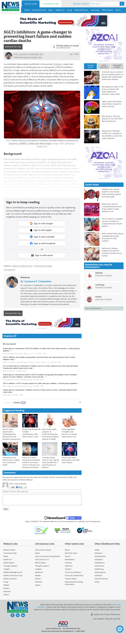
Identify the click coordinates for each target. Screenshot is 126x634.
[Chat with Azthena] (120, 629)
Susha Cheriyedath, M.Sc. (33, 57)
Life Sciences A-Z (42, 559)
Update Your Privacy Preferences (106, 614)
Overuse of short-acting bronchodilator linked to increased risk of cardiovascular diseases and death (31, 462)
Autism (98, 296)
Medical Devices (10, 578)
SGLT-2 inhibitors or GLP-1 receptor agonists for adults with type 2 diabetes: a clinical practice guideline (40, 383)
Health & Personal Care (13, 575)
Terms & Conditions (73, 572)
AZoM (97, 550)
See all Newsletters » (93, 308)
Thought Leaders (10, 566)
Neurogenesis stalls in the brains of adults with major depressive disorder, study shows (112, 90)
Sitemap (68, 563)
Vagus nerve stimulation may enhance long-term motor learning (112, 104)
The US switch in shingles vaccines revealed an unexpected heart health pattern (112, 222)
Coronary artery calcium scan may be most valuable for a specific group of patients (50, 462)
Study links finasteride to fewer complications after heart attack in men (31, 433)
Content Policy (71, 578)
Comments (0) (9, 269)
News (5, 556)
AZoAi (97, 582)
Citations (8, 335)
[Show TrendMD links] (80, 402)
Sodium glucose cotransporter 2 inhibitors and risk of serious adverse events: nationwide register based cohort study (40, 391)
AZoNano (98, 553)
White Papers (8, 563)
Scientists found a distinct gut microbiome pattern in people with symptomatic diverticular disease (113, 75)
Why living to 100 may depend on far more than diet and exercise (112, 118)
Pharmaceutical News (43, 266)
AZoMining (99, 569)
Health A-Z (7, 559)
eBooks (6, 585)
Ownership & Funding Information (74, 583)
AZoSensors (99, 566)
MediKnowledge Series (12, 572)
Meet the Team (71, 553)
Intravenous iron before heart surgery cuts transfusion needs (11, 461)
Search (68, 556)
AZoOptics (99, 559)
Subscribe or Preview (103, 275)
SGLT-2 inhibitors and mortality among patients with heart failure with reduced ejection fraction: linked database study (39, 358)
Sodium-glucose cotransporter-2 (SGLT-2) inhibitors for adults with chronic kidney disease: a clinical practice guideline (41, 350)
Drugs (5, 582)
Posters (6, 588)
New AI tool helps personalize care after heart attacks (71, 460)
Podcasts (7, 591)
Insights (6, 569)
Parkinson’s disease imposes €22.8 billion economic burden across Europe (112, 252)
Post (6, 509)
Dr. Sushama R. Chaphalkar (36, 281)
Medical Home (31, 4)
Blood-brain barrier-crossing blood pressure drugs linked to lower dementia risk (112, 208)
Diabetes (99, 273)
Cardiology (99, 285)
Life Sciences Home (51, 4)
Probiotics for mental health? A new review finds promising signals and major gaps (111, 193)
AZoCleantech (100, 556)
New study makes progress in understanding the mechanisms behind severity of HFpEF (50, 434)
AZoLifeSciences (101, 578)
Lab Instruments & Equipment (47, 556)
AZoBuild (98, 575)
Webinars (39, 572)
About (67, 550)
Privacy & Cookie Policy (74, 575)
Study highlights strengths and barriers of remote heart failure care (69, 433)
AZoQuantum (100, 572)
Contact (68, 569)
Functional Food (9, 553)
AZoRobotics (100, 563)
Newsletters (70, 559)
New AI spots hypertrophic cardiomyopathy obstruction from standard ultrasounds (11, 434)
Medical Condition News (22, 266)
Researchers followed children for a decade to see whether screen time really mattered (112, 134)
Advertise (69, 566)
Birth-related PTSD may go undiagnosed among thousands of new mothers (112, 237)
